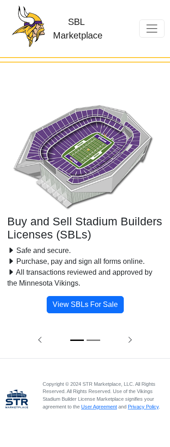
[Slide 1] (77, 340)
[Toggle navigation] (152, 28)
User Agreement (99, 406)
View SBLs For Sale (85, 304)
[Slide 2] (93, 340)
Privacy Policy (143, 406)
